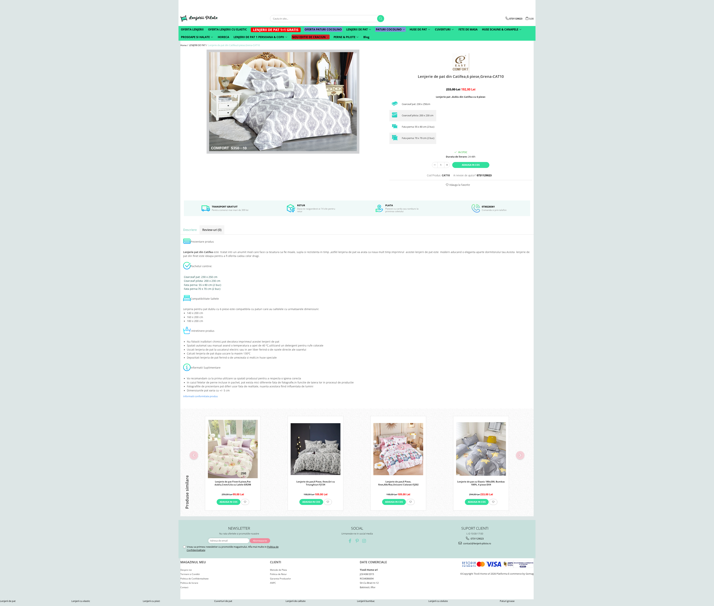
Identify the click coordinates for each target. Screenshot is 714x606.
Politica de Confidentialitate (194, 578)
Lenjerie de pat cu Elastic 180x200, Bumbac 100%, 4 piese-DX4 (481, 483)
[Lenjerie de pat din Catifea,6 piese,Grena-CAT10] (283, 102)
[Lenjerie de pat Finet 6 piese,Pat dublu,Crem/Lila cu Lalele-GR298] (233, 449)
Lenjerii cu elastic (80, 601)
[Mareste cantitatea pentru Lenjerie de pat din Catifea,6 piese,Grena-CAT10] (447, 165)
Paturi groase (507, 601)
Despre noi (186, 569)
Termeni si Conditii (190, 574)
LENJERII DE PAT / (198, 45)
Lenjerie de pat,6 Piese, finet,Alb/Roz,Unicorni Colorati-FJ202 (398, 483)
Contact (184, 587)
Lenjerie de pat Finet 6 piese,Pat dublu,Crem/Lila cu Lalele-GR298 (233, 483)
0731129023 (477, 538)
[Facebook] (350, 541)
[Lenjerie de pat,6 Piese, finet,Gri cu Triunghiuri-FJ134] (315, 449)
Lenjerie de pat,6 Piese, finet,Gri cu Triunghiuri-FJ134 (315, 483)
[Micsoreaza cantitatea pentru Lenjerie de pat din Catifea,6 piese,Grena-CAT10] (435, 165)
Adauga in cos (471, 164)
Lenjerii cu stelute (438, 601)
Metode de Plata (278, 569)
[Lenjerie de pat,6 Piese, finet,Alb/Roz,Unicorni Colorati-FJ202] (398, 449)
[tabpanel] (283, 102)
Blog (366, 37)
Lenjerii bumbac (366, 601)
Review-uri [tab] (211, 230)
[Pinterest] (357, 541)
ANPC (273, 582)
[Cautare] (380, 18)
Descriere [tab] (190, 230)
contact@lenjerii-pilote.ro (477, 543)
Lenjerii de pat (8, 601)
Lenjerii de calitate (295, 601)
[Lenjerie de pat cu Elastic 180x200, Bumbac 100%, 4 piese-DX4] (481, 449)
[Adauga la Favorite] (245, 502)
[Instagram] (364, 541)
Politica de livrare (189, 582)
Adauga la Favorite (459, 185)
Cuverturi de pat (223, 601)
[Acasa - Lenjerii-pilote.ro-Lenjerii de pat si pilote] (199, 18)
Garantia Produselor (280, 578)
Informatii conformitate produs (200, 396)
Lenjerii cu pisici (151, 601)
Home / (184, 45)
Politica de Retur (278, 574)
